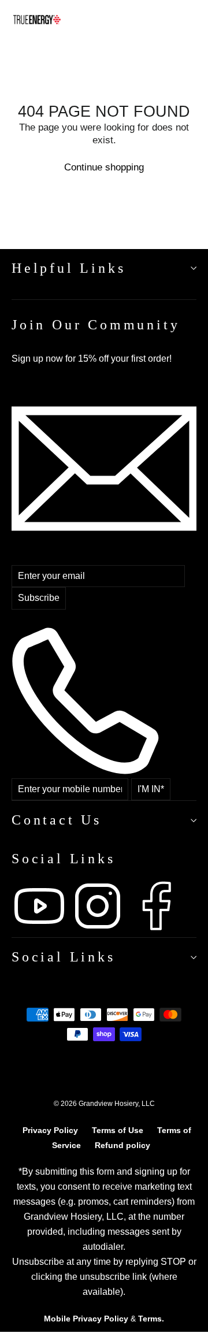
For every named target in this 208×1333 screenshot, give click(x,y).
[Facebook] (156, 930)
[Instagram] (99, 930)
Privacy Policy (50, 1130)
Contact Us (57, 819)
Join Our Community (96, 324)
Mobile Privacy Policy (86, 1318)
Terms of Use (117, 1130)
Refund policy (122, 1145)
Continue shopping (104, 167)
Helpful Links (68, 268)
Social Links (64, 956)
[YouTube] (41, 930)
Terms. (151, 1318)
